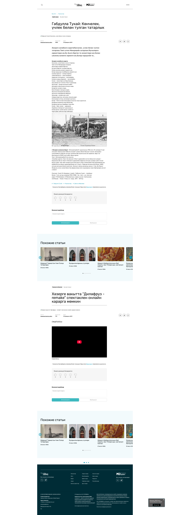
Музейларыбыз (85, 476)
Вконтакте (89, 187)
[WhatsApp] (128, 41)
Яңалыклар (61, 13)
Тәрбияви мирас (85, 481)
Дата (67, 41)
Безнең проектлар (75, 483)
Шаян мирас (95, 476)
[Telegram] (124, 41)
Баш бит (54, 13)
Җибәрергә (93, 223)
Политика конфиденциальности (104, 506)
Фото (72, 476)
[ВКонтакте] (120, 41)
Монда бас (156, 505)
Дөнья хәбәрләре (78, 183)
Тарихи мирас (85, 473)
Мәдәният (94, 478)
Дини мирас (85, 483)
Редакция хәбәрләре (57, 287)
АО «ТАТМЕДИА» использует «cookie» (105, 501)
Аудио (72, 481)
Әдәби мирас (55, 17)
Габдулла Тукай (57, 183)
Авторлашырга (65, 223)
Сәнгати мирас (95, 473)
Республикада (95, 481)
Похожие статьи (53, 243)
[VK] (42, 480)
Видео (72, 478)
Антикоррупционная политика (82, 505)
